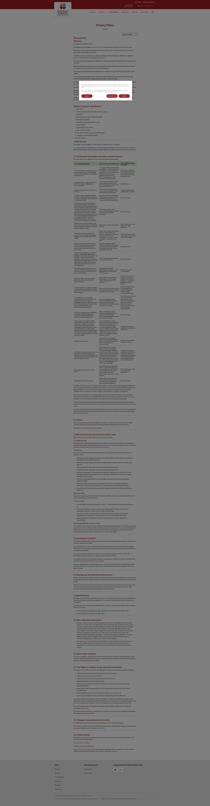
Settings (87, 96)
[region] (105, 91)
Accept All (124, 96)
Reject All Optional (112, 96)
